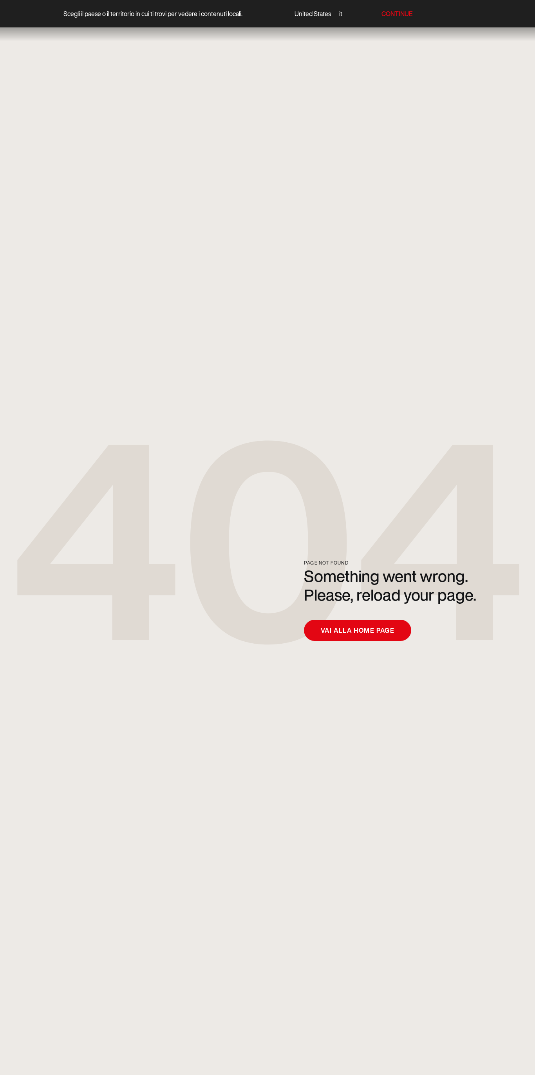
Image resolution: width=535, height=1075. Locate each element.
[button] (318, 13)
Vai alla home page (358, 630)
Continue (397, 14)
